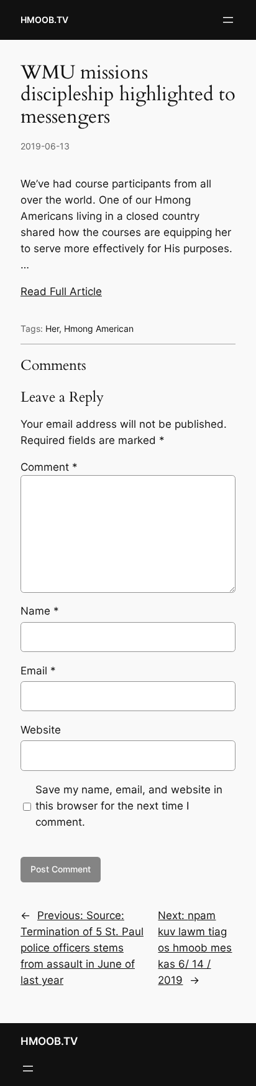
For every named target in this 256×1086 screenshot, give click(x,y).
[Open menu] (228, 19)
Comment (49, 467)
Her (52, 328)
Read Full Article (61, 291)
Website (41, 730)
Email (38, 670)
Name (40, 611)
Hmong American (99, 328)
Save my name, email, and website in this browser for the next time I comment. (128, 805)
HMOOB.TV (44, 19)
